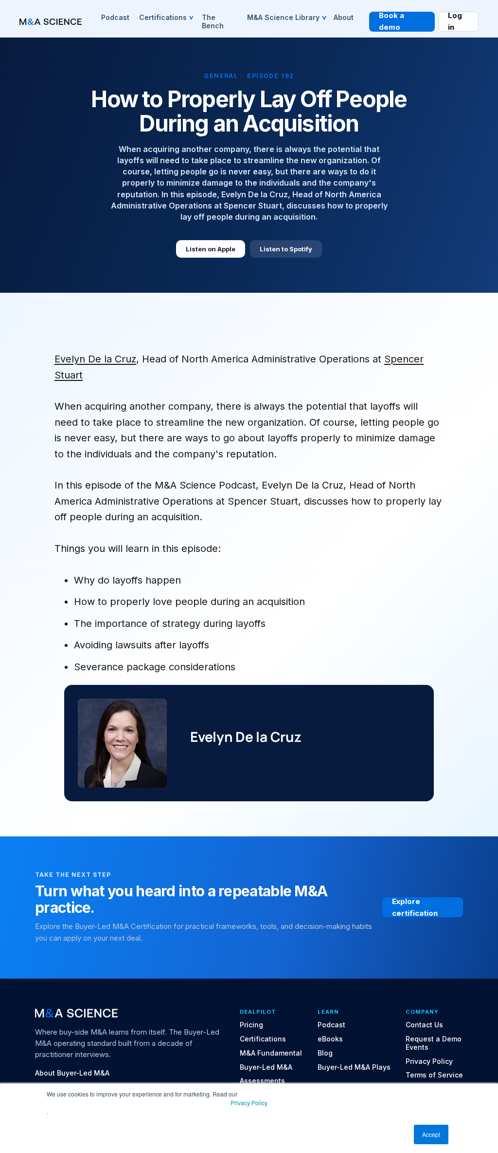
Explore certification (415, 907)
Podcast (331, 1025)
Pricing (251, 1025)
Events (417, 1047)
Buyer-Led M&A (266, 1067)
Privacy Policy (249, 1102)
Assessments (262, 1081)
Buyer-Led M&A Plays (354, 1067)
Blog (325, 1053)
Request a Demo (434, 1039)
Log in (455, 22)
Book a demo (391, 22)
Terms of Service (434, 1075)
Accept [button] (431, 1134)
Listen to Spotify (286, 249)
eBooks (330, 1039)
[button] (165, 17)
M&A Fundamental (271, 1053)
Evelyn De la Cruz (95, 359)
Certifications (263, 1039)
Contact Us (424, 1025)
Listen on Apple (210, 249)
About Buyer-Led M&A (72, 1073)
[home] (50, 22)
